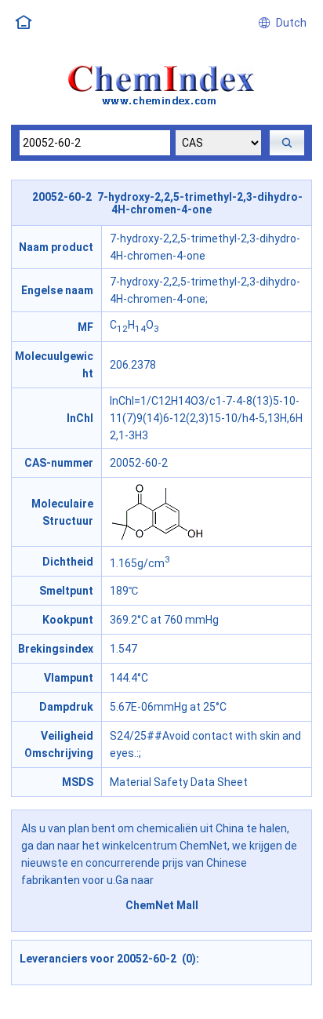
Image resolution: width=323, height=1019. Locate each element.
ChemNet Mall (161, 905)
